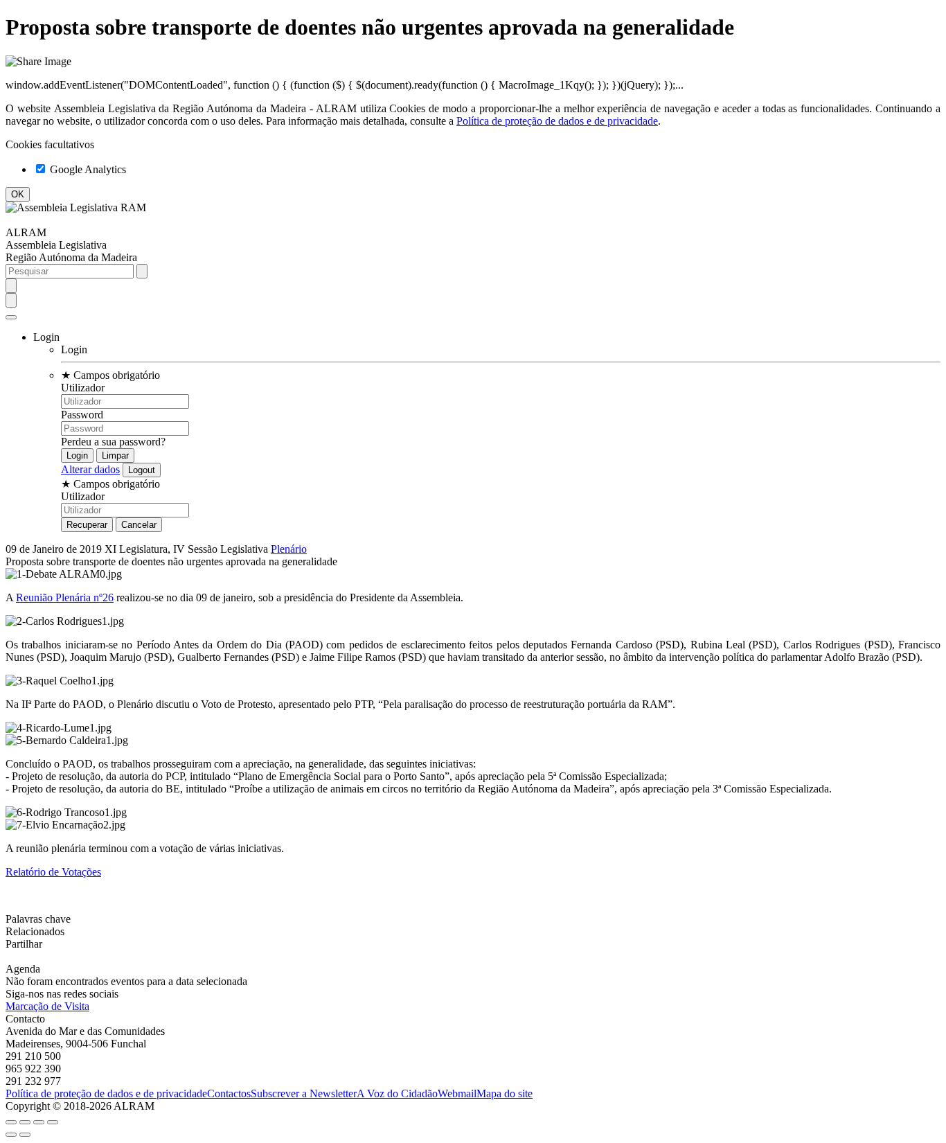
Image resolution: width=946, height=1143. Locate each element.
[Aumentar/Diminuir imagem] (52, 1122)
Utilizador (83, 387)
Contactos (229, 1093)
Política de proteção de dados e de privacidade (557, 121)
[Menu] (11, 317)
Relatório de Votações (53, 872)
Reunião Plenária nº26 (65, 597)
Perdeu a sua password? (113, 442)
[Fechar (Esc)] (11, 1122)
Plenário (289, 549)
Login (74, 349)
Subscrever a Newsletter (304, 1093)
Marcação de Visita (47, 1006)
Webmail (457, 1093)
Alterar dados (90, 469)
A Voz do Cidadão (397, 1093)
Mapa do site (504, 1093)
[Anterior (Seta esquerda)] (11, 1135)
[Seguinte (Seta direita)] (24, 1135)
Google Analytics (86, 169)
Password (82, 414)
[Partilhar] (24, 1122)
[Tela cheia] (38, 1122)
